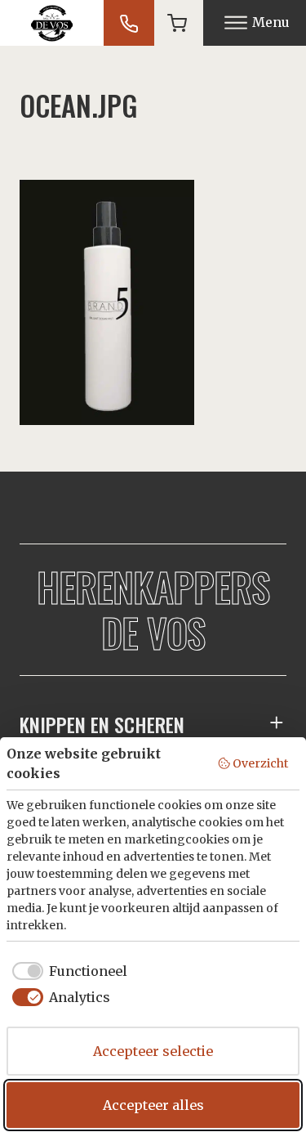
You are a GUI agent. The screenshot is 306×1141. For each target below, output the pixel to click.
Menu (271, 22)
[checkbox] (67, 971)
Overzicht (260, 763)
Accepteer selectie (153, 1051)
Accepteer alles (153, 1105)
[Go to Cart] (177, 23)
